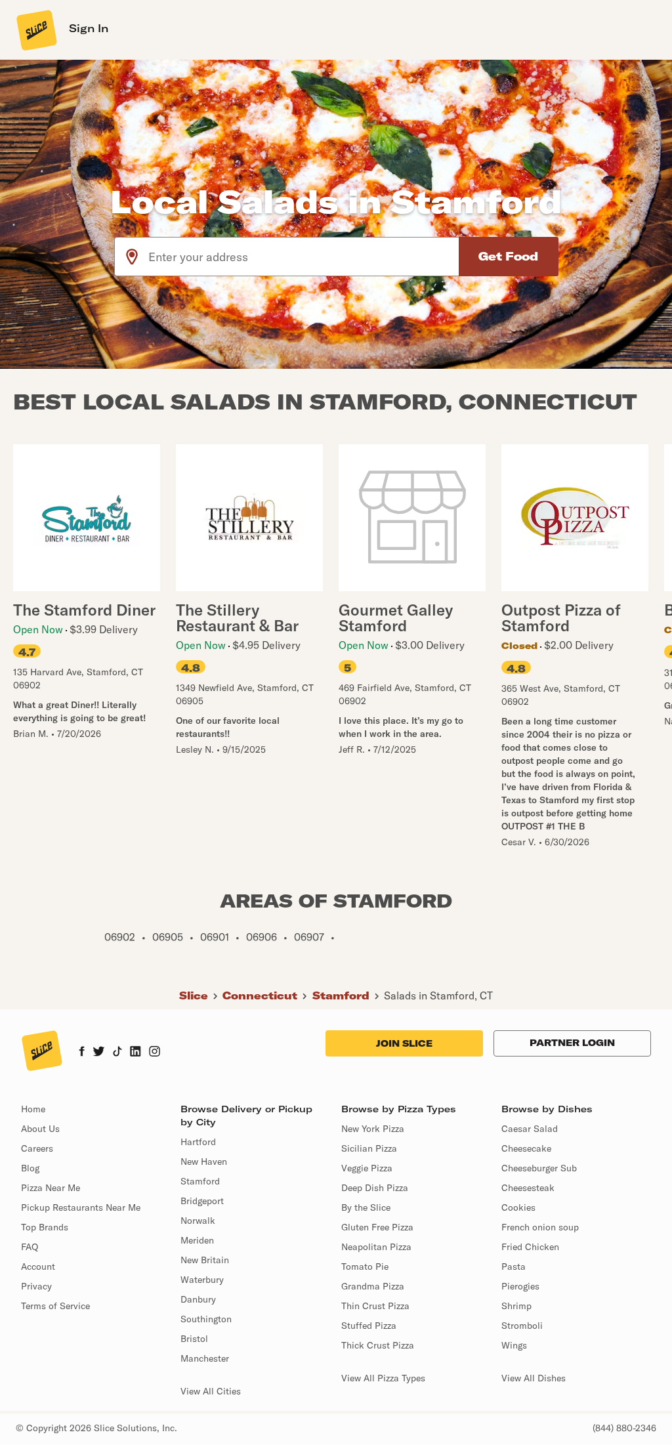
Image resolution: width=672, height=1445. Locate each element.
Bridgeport (202, 1201)
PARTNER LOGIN (572, 1043)
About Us (40, 1129)
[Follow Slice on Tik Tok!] (117, 1052)
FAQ (29, 1247)
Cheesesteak (528, 1188)
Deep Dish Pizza (374, 1188)
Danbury (198, 1299)
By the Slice (365, 1207)
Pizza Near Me (50, 1188)
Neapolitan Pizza (376, 1247)
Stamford (340, 995)
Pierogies (520, 1286)
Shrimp (516, 1306)
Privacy (36, 1286)
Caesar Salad (529, 1129)
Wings (514, 1345)
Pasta (513, 1266)
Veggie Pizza (366, 1168)
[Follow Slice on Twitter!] (99, 1052)
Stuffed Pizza (368, 1325)
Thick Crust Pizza (377, 1345)
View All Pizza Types (383, 1378)
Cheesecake (526, 1148)
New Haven (203, 1161)
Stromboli (522, 1325)
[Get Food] (508, 256)
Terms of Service (55, 1306)
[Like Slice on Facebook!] (82, 1052)
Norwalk (197, 1220)
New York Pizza (372, 1129)
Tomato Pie (364, 1266)
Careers (37, 1148)
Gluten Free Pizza (377, 1227)
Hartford (198, 1142)
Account (38, 1266)
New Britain (204, 1260)
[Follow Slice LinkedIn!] (135, 1052)
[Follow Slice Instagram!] (155, 1052)
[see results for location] (132, 257)
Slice (193, 995)
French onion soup (540, 1227)
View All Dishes (533, 1378)
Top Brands (44, 1227)
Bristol (194, 1339)
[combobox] (304, 257)
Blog (30, 1168)
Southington (206, 1319)
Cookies (518, 1207)
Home (33, 1109)
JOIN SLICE (404, 1043)
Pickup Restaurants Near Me (80, 1207)
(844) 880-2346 (624, 1428)
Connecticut (259, 995)
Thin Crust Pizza (375, 1306)
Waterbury (202, 1280)
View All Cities (210, 1391)
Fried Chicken (530, 1247)
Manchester (204, 1358)
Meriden (197, 1240)
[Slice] (35, 29)
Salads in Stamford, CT (438, 995)
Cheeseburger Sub (539, 1168)
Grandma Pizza (372, 1286)
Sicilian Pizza (369, 1148)
